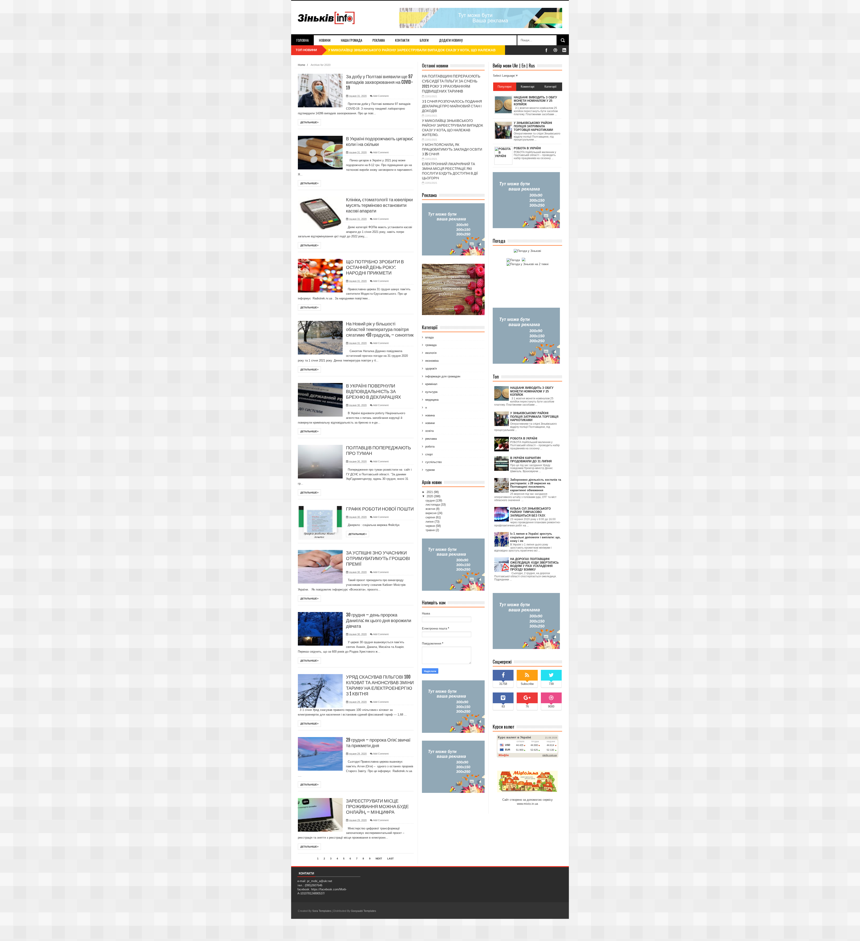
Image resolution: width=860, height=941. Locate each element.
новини (325, 40)
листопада (433, 504)
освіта (429, 431)
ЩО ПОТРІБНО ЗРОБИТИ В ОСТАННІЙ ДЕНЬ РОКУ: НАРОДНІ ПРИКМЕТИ (375, 267)
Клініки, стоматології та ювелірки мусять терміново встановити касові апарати (379, 205)
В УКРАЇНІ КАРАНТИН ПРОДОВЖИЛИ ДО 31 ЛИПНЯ (531, 459)
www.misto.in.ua (527, 803)
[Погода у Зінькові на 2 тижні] (527, 264)
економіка (431, 360)
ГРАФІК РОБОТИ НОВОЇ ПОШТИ (380, 509)
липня (430, 521)
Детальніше (309, 122)
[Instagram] (564, 50)
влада (429, 337)
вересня (431, 513)
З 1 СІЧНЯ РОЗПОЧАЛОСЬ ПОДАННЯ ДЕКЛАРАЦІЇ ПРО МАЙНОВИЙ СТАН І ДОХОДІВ (452, 106)
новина (429, 415)
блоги (424, 40)
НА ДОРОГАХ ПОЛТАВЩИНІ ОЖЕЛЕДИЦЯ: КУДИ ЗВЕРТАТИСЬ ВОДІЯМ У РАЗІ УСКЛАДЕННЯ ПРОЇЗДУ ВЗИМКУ (534, 564)
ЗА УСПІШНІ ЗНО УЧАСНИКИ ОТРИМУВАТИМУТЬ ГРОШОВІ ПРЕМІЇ (378, 558)
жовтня (431, 509)
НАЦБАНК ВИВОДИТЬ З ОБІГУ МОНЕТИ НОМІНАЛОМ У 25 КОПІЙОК (531, 391)
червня (431, 526)
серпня (431, 517)
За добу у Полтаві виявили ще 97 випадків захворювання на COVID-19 (379, 82)
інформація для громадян (442, 376)
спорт (428, 454)
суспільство (433, 462)
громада (430, 345)
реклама (378, 40)
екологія (430, 353)
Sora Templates (321, 911)
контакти (402, 40)
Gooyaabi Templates (363, 911)
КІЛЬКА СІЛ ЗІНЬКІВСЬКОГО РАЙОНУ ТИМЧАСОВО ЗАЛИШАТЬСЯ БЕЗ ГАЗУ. (530, 512)
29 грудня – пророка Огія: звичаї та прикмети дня (378, 742)
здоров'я (430, 368)
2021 (430, 492)
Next (379, 858)
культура (430, 392)
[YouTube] (555, 50)
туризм (429, 470)
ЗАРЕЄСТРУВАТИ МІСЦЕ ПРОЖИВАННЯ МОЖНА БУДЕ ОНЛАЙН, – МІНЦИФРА (377, 806)
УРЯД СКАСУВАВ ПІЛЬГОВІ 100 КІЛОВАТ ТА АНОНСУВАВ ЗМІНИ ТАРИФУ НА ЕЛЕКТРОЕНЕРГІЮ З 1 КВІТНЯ (380, 685)
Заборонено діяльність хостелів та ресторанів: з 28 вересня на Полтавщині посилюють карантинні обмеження (535, 485)
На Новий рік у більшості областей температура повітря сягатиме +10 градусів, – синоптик (380, 329)
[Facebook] (546, 50)
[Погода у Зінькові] (527, 251)
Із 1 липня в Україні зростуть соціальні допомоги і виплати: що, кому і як (535, 537)
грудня (431, 500)
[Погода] (515, 260)
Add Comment (381, 96)
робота (429, 446)
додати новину (451, 40)
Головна (302, 40)
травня (431, 530)
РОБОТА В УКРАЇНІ (523, 438)
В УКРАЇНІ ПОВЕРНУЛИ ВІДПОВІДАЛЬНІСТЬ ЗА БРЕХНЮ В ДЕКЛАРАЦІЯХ (373, 391)
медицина (431, 399)
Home (301, 64)
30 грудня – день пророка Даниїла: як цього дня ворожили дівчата (378, 620)
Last (390, 858)
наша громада (351, 40)
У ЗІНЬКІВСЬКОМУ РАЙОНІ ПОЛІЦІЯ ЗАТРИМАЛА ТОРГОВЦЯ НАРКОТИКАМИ (534, 416)
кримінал (430, 384)
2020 (430, 496)
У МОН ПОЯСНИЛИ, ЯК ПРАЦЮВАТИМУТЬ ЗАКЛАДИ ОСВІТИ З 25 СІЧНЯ (388, 50)
